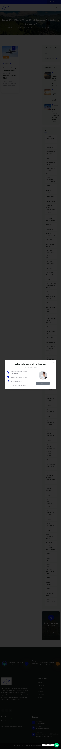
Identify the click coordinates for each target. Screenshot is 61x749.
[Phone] (56, 745)
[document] (30, 374)
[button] (53, 362)
